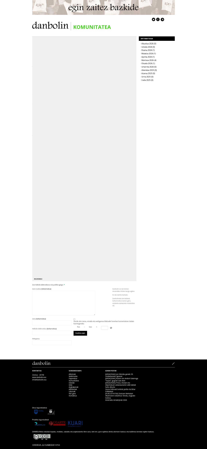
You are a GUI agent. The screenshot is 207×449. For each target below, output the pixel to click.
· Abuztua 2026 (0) (148, 43)
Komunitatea (74, 380)
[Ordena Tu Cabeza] (43, 445)
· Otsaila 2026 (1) (148, 63)
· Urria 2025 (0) (147, 77)
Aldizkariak (73, 389)
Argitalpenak (73, 387)
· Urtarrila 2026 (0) (148, 67)
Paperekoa (73, 378)
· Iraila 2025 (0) (147, 80)
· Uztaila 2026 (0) (148, 47)
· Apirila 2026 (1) (148, 57)
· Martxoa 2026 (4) (148, 60)
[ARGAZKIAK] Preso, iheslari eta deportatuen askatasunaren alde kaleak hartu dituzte (120, 385)
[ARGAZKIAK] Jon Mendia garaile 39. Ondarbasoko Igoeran (119, 375)
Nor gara (72, 393)
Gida (70, 385)
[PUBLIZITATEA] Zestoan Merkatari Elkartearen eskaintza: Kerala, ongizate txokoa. (120, 395)
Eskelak (72, 383)
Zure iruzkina (41, 289)
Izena (39, 319)
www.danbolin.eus (39, 377)
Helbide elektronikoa (44, 329)
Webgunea (36, 339)
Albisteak (72, 374)
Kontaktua (73, 396)
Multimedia (73, 376)
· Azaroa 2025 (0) (148, 73)
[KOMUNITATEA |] (50, 25)
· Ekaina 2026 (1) (148, 50)
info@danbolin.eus (39, 379)
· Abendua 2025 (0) (149, 70)
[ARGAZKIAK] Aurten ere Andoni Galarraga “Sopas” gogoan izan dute (121, 379)
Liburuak (72, 391)
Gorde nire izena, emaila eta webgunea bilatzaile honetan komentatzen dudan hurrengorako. (104, 322)
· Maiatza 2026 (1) (148, 53)
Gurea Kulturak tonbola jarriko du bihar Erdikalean (120, 390)
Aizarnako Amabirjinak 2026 (116, 400)
